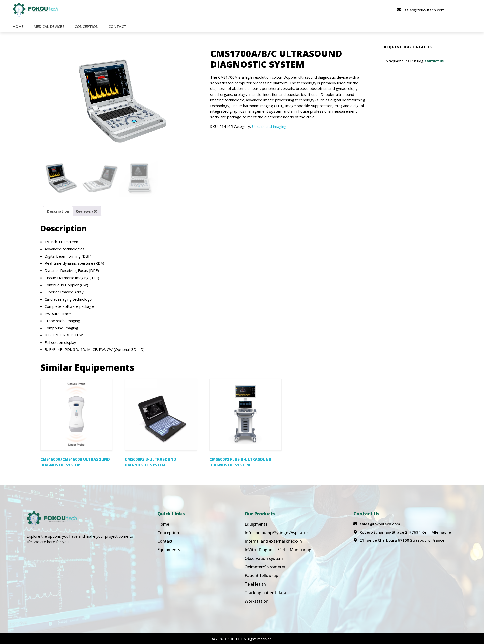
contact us (434, 61)
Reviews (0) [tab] (86, 211)
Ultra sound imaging (269, 126)
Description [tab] (58, 211)
